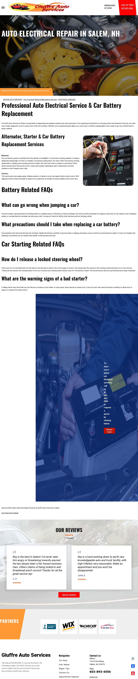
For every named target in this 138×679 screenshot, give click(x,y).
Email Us (94, 677)
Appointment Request (69, 677)
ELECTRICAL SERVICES (66, 100)
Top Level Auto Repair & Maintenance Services (40, 100)
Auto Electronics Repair (10, 513)
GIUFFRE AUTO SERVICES (12, 100)
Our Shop (63, 660)
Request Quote (109, 431)
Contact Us (64, 672)
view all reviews (69, 594)
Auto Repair (64, 664)
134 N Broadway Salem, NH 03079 (29, 91)
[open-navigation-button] (3, 7)
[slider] (69, 535)
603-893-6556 (127, 8)
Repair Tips (64, 668)
